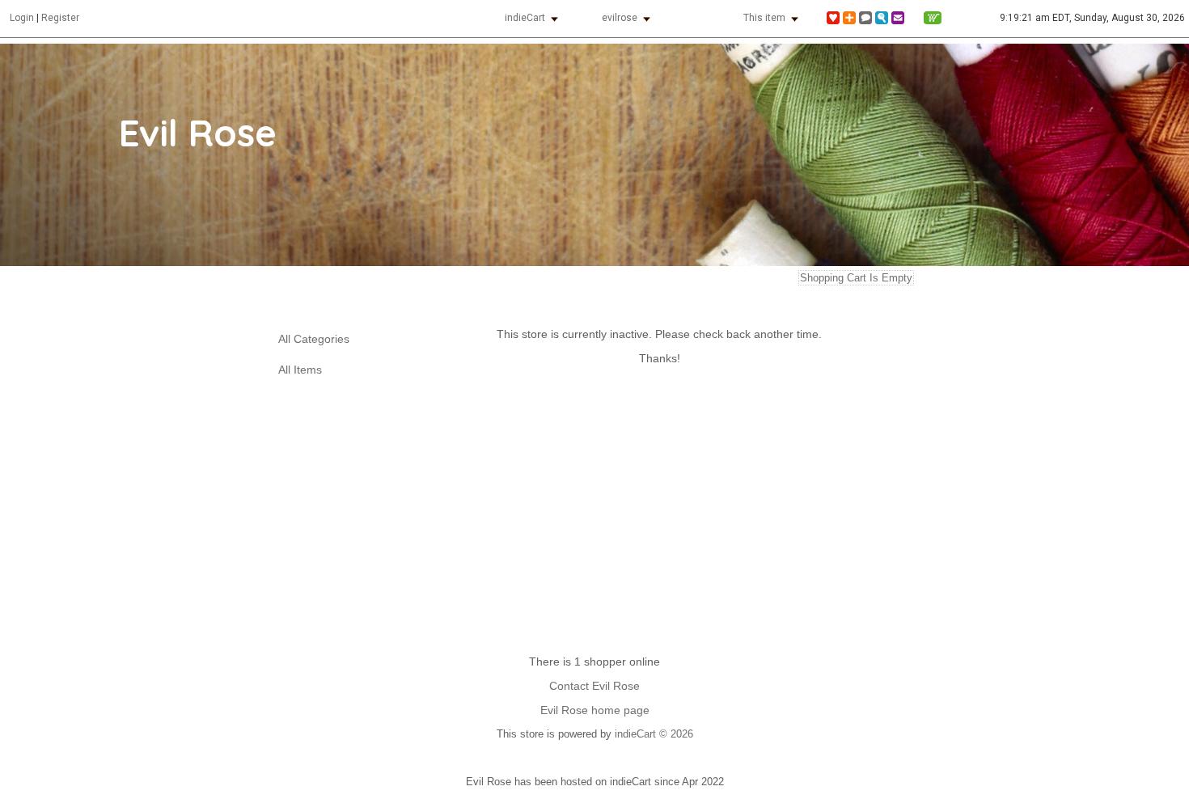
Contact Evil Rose (594, 685)
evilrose (619, 17)
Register (60, 17)
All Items (300, 370)
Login (22, 17)
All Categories (313, 339)
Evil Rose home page (595, 710)
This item (764, 17)
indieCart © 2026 (654, 734)
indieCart (525, 17)
